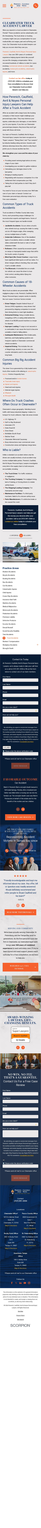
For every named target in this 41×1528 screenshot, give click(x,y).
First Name (6, 677)
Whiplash (8, 393)
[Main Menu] (4, 5)
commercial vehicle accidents (19, 66)
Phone (5, 692)
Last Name (6, 684)
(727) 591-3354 (20, 1201)
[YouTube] (25, 1283)
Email (4, 700)
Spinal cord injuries (11, 384)
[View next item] (23, 809)
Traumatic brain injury (12, 381)
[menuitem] (20, 571)
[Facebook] (12, 1283)
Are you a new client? (10, 707)
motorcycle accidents (17, 69)
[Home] (19, 6)
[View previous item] (18, 1047)
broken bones (22, 379)
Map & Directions (11, 1226)
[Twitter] (16, 1283)
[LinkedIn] (20, 1283)
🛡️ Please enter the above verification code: (18, 751)
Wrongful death (10, 396)
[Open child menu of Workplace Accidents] (37, 645)
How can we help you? (10, 715)
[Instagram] (29, 1283)
